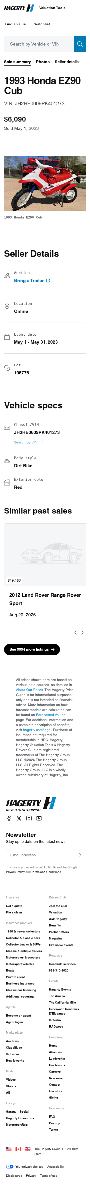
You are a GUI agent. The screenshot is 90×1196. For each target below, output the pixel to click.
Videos (11, 1079)
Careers (55, 1071)
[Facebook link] (9, 818)
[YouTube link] (39, 818)
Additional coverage (20, 996)
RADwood (56, 1026)
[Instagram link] (29, 818)
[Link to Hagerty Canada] (18, 1148)
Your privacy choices (29, 1166)
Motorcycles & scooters (23, 957)
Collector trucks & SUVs (23, 944)
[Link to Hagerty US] (9, 1148)
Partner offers (59, 931)
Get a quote (14, 905)
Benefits (55, 925)
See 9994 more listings (29, 649)
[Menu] (82, 8)
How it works (15, 1060)
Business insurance (20, 983)
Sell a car (12, 1054)
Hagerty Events (60, 989)
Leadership (57, 1058)
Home (53, 1045)
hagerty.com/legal (37, 730)
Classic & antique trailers (24, 950)
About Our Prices (29, 690)
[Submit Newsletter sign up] (79, 855)
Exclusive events (61, 944)
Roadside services (62, 964)
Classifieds (14, 1047)
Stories (11, 1086)
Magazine (55, 938)
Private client (15, 977)
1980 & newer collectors (23, 931)
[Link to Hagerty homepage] (31, 804)
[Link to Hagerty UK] (27, 1148)
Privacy (54, 1123)
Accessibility (55, 1166)
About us (55, 1052)
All (8, 1092)
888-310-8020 (58, 970)
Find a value (15, 24)
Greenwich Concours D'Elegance (64, 1011)
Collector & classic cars (23, 937)
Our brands (57, 1065)
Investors (55, 1091)
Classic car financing (21, 990)
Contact (54, 1084)
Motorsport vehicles (20, 964)
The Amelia (57, 996)
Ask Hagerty (58, 918)
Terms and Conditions (46, 871)
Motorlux (55, 1020)
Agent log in (14, 1022)
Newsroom (56, 1078)
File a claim (14, 912)
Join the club (58, 905)
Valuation (55, 912)
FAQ (52, 1116)
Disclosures (14, 1175)
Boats (10, 970)
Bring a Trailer (29, 280)
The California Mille (62, 1002)
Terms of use (48, 1175)
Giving (53, 1097)
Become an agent (18, 1015)
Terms (53, 1129)
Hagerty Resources (20, 1118)
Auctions (12, 1041)
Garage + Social (17, 1111)
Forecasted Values (50, 715)
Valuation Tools (52, 8)
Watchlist (42, 24)
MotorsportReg (17, 1124)
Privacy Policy (15, 871)
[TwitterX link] (19, 818)
